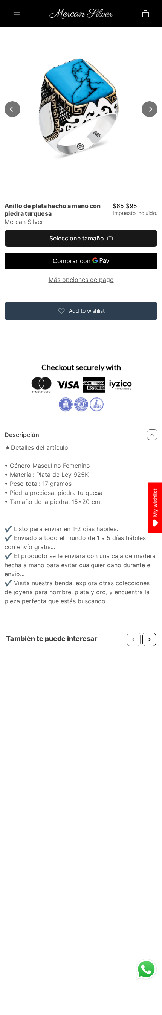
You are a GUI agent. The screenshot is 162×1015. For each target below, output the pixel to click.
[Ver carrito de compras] (145, 13)
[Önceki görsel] (12, 109)
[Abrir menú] (16, 13)
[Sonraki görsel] (149, 109)
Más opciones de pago (81, 279)
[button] (134, 639)
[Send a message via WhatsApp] (146, 969)
